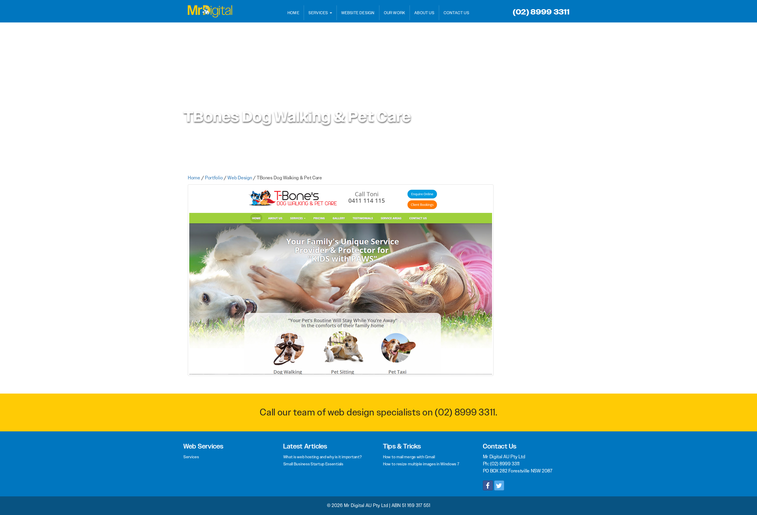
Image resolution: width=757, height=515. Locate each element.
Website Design (358, 12)
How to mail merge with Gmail (409, 456)
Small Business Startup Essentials (313, 464)
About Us (424, 12)
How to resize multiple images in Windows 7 (421, 464)
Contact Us (456, 12)
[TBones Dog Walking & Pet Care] (341, 283)
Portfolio (214, 178)
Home (293, 12)
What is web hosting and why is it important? (322, 456)
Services (318, 12)
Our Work (394, 12)
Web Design (239, 178)
